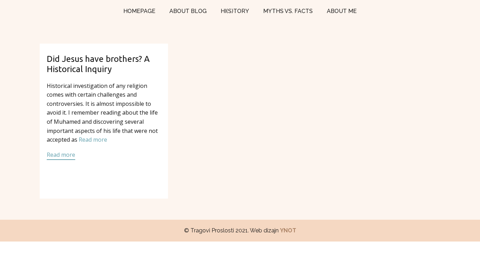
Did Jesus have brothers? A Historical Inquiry (98, 64)
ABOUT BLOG (188, 11)
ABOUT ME (342, 11)
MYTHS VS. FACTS (288, 11)
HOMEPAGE (139, 11)
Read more (93, 139)
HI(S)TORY (235, 11)
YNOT (288, 230)
